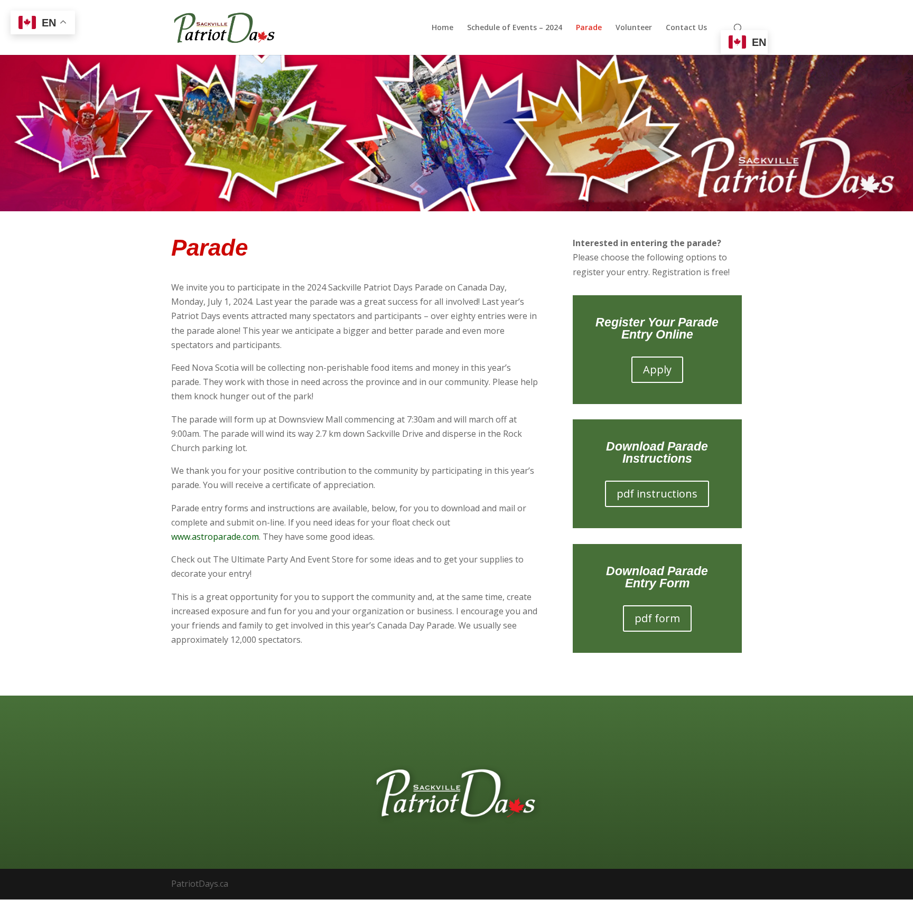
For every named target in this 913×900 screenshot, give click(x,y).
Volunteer (634, 28)
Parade (589, 28)
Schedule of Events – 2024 (514, 28)
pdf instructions (657, 493)
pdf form (657, 618)
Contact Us (686, 28)
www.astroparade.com (215, 536)
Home (442, 28)
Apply (657, 369)
